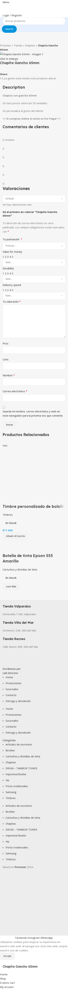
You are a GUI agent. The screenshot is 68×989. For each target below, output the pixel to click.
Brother (10, 750)
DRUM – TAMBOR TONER (21, 768)
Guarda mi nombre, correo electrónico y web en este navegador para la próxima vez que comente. (33, 413)
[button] (15, 536)
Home (9, 677)
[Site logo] (18, 8)
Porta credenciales (17, 786)
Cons (6, 359)
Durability (8, 268)
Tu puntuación (12, 239)
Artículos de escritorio (19, 744)
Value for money (12, 251)
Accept (7, 955)
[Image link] (34, 657)
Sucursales (12, 689)
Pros (5, 343)
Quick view (7, 499)
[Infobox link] (34, 604)
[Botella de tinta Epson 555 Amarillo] (20, 542)
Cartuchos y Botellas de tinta (20, 569)
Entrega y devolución (18, 701)
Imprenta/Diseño (16, 774)
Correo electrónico (15, 391)
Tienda (18, 45)
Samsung (11, 792)
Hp (7, 780)
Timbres (8, 514)
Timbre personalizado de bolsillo (34, 506)
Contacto (11, 695)
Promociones (13, 683)
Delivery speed (12, 285)
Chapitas (30, 45)
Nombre (9, 375)
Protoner (5, 45)
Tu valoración (12, 301)
